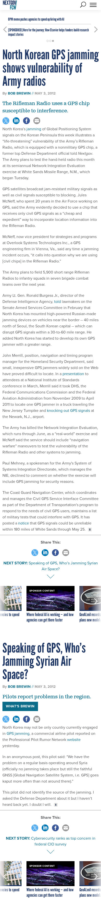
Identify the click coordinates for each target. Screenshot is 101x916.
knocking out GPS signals (68, 410)
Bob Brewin (19, 93)
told (57, 301)
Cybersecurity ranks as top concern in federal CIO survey (63, 841)
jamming (33, 129)
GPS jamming (18, 733)
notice (23, 523)
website (74, 739)
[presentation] (5, 607)
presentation (73, 374)
